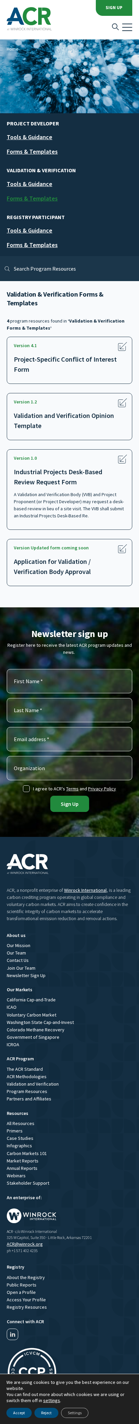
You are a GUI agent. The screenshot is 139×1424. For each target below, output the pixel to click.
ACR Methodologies (27, 1076)
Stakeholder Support (28, 1183)
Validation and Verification (33, 1084)
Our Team (16, 953)
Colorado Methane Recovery (35, 1030)
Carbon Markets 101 (27, 1153)
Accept (19, 1412)
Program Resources (27, 1091)
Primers (15, 1131)
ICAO (12, 1007)
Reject (46, 1412)
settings (51, 1400)
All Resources (20, 1123)
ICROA (13, 1044)
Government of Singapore (33, 1037)
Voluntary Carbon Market (31, 1015)
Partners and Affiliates (29, 1099)
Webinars (16, 1176)
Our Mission (18, 945)
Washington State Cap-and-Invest (40, 1022)
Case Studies (20, 1138)
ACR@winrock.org (25, 1244)
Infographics (19, 1146)
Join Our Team (21, 968)
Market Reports (22, 1161)
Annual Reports (22, 1168)
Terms (72, 789)
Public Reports (21, 1285)
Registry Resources (27, 1307)
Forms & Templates (32, 151)
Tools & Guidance (29, 137)
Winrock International (85, 890)
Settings (75, 1412)
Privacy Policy (102, 789)
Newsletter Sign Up (26, 975)
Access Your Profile (26, 1300)
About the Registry (26, 1277)
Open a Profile (21, 1292)
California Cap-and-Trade (31, 1000)
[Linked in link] (12, 1334)
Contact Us (18, 960)
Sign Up (114, 7)
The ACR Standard (25, 1069)
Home (13, 49)
